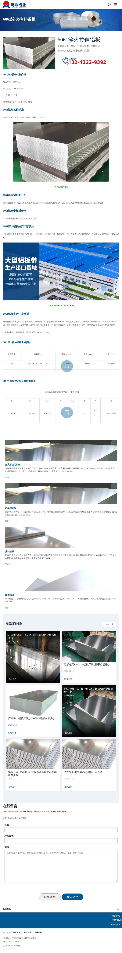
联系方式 (8, 836)
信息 (6, 847)
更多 (107, 624)
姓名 (6, 825)
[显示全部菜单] (115, 4)
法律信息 (6, 932)
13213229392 (14, 941)
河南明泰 (115, 920)
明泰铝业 (14, 4)
